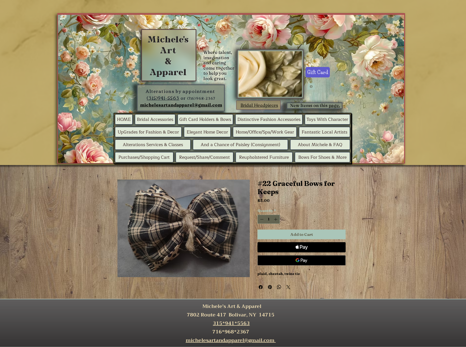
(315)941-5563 (163, 98)
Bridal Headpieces (259, 105)
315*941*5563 (231, 323)
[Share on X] (288, 287)
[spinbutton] (268, 219)
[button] (311, 85)
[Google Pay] (302, 260)
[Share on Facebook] (261, 287)
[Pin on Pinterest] (270, 287)
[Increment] (276, 219)
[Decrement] (261, 219)
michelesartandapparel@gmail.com (181, 105)
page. (334, 105)
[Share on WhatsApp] (279, 287)
